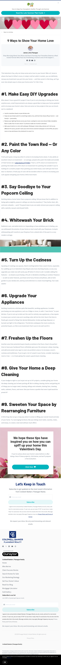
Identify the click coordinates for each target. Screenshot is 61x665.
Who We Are (6, 566)
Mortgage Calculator (9, 588)
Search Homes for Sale (10, 574)
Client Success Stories (10, 570)
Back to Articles (8, 32)
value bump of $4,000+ (22, 163)
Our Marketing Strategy (10, 577)
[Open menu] (59, 19)
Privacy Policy (30, 638)
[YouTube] (12, 546)
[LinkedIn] (9, 546)
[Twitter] (6, 546)
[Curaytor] (10, 555)
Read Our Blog (7, 585)
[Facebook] (3, 546)
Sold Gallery (6, 592)
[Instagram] (15, 546)
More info (9, 657)
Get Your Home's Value (10, 581)
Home (4, 563)
